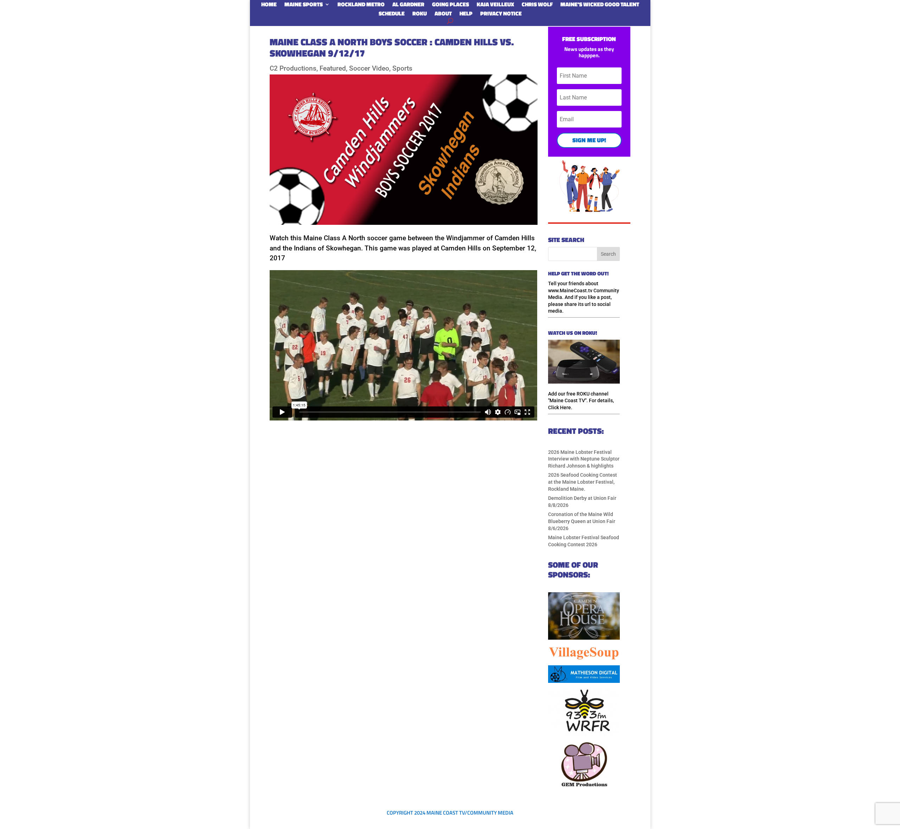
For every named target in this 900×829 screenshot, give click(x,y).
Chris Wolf (537, 5)
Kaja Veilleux (495, 5)
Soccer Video (369, 68)
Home (269, 5)
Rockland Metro (361, 5)
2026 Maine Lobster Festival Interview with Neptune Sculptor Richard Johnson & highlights (583, 459)
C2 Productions (293, 68)
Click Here (559, 407)
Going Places (450, 5)
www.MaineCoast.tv (570, 290)
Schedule (392, 15)
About (443, 15)
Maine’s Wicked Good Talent (599, 5)
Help (465, 15)
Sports (402, 68)
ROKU (419, 15)
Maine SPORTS (303, 5)
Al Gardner (408, 5)
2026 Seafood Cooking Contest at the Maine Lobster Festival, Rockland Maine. (582, 481)
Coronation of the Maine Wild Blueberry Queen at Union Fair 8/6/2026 (581, 521)
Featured (333, 68)
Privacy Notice (501, 15)
